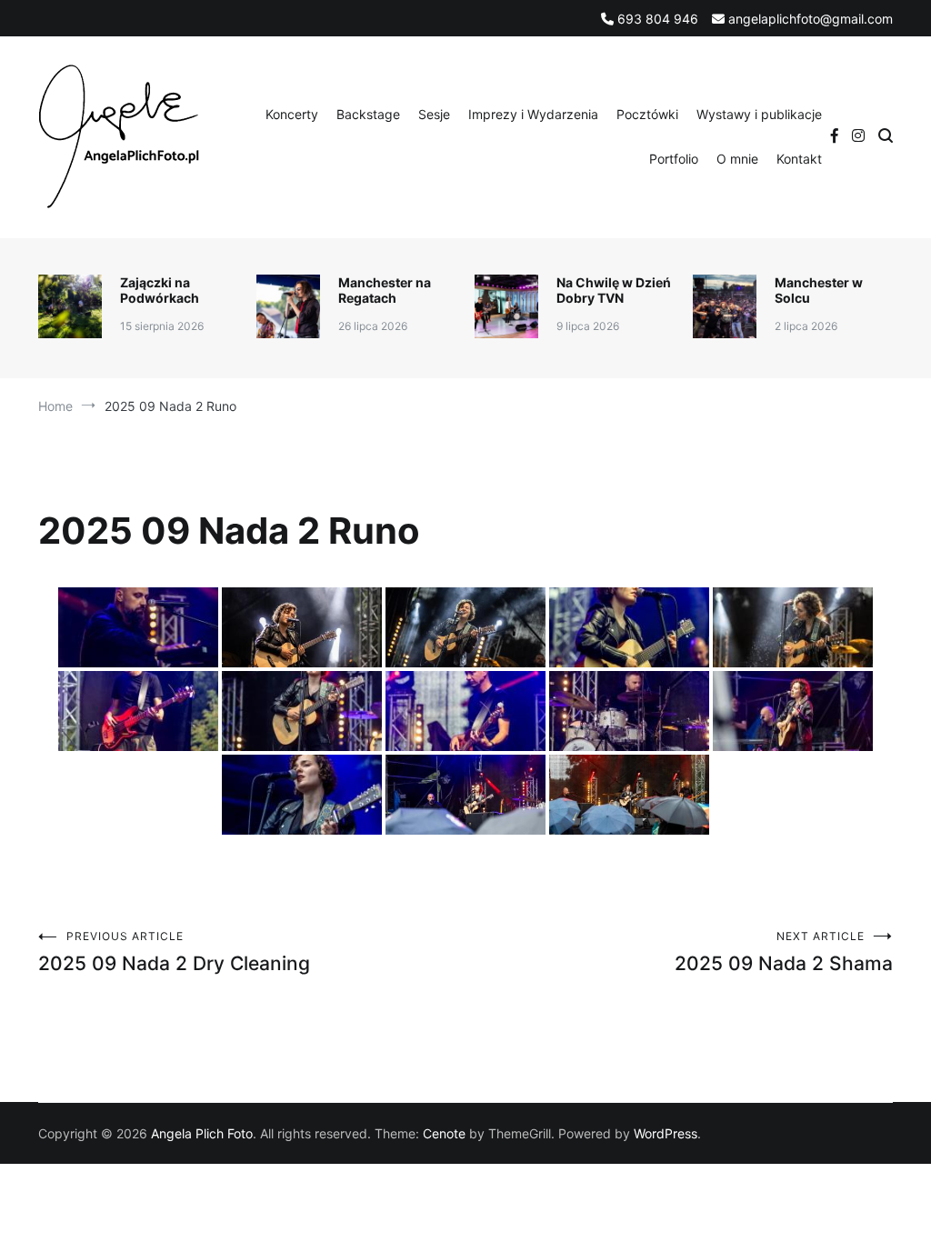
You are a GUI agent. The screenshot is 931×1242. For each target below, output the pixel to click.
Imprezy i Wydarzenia (533, 114)
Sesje (434, 114)
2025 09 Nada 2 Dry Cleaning (174, 952)
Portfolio (673, 158)
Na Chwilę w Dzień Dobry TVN (613, 290)
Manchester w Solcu (819, 290)
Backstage (368, 114)
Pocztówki (647, 114)
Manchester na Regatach (384, 290)
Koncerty (291, 114)
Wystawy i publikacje (759, 114)
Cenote (444, 1133)
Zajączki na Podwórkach (159, 290)
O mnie (737, 158)
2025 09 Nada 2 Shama (784, 952)
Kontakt (799, 158)
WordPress (665, 1133)
